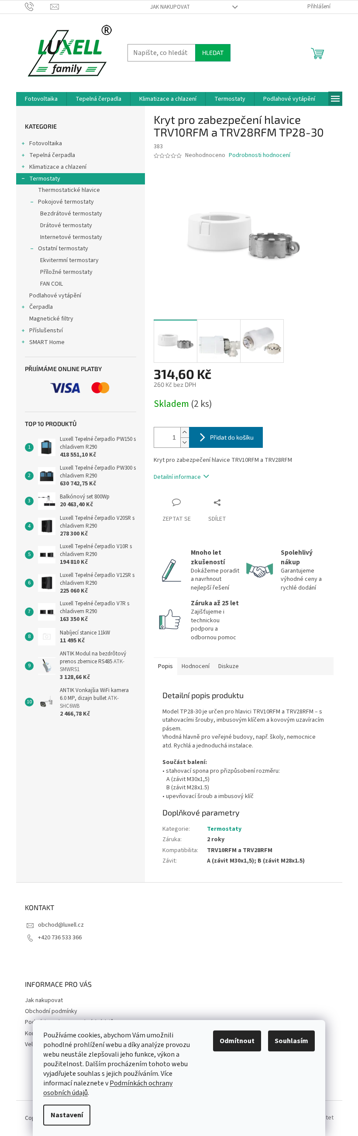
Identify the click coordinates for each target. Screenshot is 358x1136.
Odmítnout (237, 1041)
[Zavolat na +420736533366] (38, 6)
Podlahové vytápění (55, 295)
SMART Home (47, 342)
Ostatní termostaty (63, 248)
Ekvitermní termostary (69, 260)
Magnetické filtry (51, 318)
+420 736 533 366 (60, 937)
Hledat (213, 52)
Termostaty (44, 178)
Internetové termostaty (71, 237)
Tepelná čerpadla (52, 155)
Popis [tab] (165, 666)
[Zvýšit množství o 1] (184, 432)
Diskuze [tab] (228, 666)
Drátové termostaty (66, 225)
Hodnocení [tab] (196, 666)
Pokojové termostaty (66, 202)
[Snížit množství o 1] (184, 442)
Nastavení (67, 1115)
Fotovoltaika (45, 143)
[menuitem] (41, 99)
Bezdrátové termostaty (71, 213)
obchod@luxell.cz (61, 925)
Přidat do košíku (232, 437)
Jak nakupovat (170, 7)
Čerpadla (41, 307)
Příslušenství (46, 330)
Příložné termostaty (66, 272)
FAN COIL (51, 284)
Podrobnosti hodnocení (259, 155)
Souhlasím (291, 1041)
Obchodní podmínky (51, 1011)
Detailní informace (177, 477)
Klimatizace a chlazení (57, 167)
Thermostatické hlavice (69, 190)
